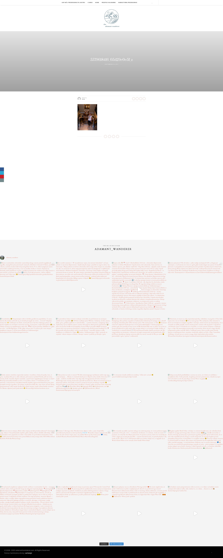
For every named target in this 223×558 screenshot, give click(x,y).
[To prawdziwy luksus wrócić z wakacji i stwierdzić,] (83, 345)
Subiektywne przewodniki (127, 2)
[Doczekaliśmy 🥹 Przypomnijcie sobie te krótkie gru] (27, 345)
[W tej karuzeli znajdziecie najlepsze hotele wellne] (27, 513)
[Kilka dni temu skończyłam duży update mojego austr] (139, 345)
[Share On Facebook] (2, 169)
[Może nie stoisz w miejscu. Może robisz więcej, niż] (27, 457)
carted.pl (28, 553)
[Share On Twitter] (2, 173)
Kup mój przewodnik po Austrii (73, 2)
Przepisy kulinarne (109, 2)
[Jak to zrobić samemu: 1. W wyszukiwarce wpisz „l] (83, 289)
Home (97, 2)
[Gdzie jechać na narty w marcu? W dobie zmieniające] (83, 401)
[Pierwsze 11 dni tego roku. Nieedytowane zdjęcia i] (83, 457)
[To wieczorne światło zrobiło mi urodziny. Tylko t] (139, 401)
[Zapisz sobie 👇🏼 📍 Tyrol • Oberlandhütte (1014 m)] (139, 289)
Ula (83, 99)
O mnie (90, 2)
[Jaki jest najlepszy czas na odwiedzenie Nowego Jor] (139, 513)
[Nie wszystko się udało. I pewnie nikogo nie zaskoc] (139, 457)
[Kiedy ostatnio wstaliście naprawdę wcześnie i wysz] (27, 401)
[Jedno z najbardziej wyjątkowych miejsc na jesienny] (83, 513)
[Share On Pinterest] (2, 176)
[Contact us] (2, 180)
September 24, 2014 (111, 64)
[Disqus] (111, 165)
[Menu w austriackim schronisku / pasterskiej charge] (27, 289)
